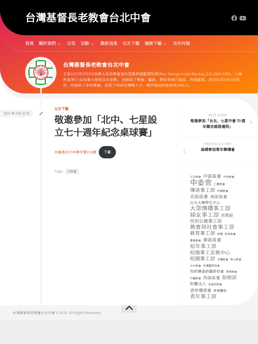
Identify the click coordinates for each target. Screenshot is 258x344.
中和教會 (228, 177)
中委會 (72, 171)
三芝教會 (195, 177)
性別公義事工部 (206, 221)
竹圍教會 (195, 278)
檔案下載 (153, 43)
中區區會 (212, 176)
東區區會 (212, 240)
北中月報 (181, 43)
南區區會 (218, 196)
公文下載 (131, 43)
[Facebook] (234, 18)
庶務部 (227, 215)
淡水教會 (195, 266)
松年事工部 (203, 246)
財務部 (229, 278)
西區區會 (211, 278)
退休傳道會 (200, 290)
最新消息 (108, 43)
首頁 (29, 43)
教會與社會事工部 (212, 227)
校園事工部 (202, 259)
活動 (85, 43)
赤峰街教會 (215, 284)
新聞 (220, 234)
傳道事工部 (202, 190)
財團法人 (198, 284)
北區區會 (199, 197)
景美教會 (195, 241)
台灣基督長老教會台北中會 (88, 17)
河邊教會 (222, 259)
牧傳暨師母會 (211, 266)
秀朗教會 (231, 272)
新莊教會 (230, 234)
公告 (71, 43)
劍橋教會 (222, 191)
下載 (107, 152)
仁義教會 (219, 184)
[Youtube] (242, 18)
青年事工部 (203, 296)
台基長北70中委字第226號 (75, 152)
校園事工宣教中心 (210, 253)
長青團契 (220, 291)
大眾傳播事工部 (210, 208)
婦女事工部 (204, 215)
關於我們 (47, 43)
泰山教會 (235, 259)
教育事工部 (202, 233)
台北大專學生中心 (205, 202)
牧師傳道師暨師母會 (207, 271)
